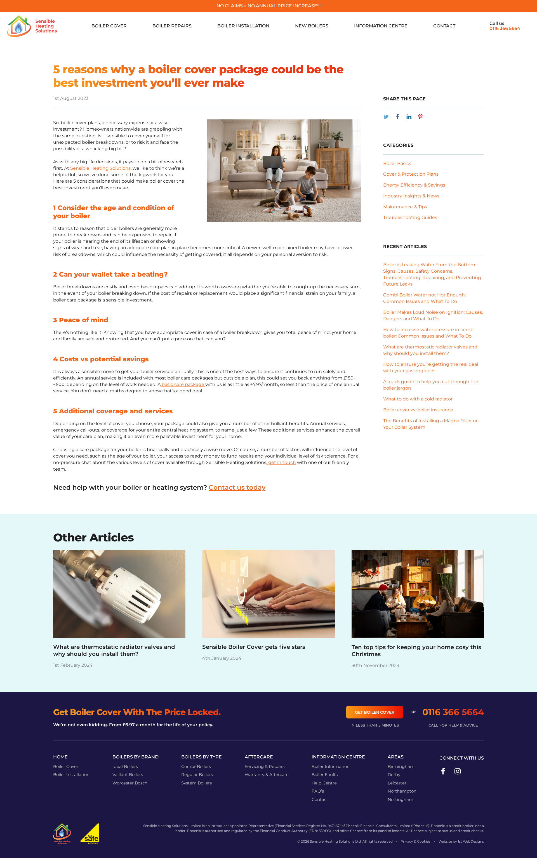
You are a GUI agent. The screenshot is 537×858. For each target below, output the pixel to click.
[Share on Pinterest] (420, 116)
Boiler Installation (243, 26)
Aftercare (259, 757)
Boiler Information (331, 766)
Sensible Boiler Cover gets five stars (253, 647)
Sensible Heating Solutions (100, 168)
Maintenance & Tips (405, 206)
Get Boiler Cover (374, 712)
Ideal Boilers (125, 766)
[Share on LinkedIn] (409, 116)
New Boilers (311, 26)
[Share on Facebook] (397, 116)
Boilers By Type (201, 757)
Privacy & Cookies (415, 841)
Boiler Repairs (172, 26)
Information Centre (381, 26)
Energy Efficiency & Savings (414, 185)
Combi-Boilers (196, 766)
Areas (396, 757)
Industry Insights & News (411, 196)
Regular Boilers (197, 774)
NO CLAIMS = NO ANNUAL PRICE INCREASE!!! (268, 5)
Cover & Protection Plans (411, 174)
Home (60, 757)
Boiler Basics (397, 163)
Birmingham (401, 766)
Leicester (397, 783)
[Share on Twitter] (386, 116)
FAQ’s (318, 791)
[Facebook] (443, 770)
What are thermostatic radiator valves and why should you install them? (114, 650)
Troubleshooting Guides (410, 217)
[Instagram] (457, 770)
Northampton (402, 791)
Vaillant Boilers (127, 774)
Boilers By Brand (135, 757)
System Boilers (196, 783)
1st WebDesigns (471, 841)
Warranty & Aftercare (267, 774)
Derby (394, 774)
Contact (444, 26)
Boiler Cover (109, 26)
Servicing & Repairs (264, 766)
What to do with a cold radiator (418, 399)
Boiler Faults (325, 774)
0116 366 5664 (504, 28)
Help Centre (324, 783)
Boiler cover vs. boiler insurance (418, 409)
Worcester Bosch (129, 783)
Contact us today (237, 487)
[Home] (32, 26)
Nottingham (400, 799)
